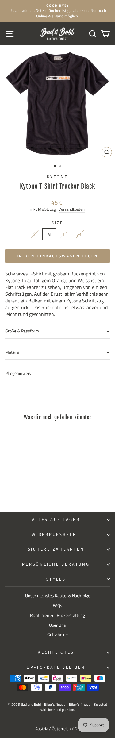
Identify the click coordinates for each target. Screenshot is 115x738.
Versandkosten (72, 209)
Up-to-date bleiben (56, 667)
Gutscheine (57, 634)
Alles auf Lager (56, 519)
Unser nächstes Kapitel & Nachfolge (57, 595)
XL (79, 234)
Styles (56, 579)
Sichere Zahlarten (56, 549)
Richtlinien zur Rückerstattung (57, 615)
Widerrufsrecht (56, 534)
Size (57, 223)
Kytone (57, 177)
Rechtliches (56, 652)
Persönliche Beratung (56, 564)
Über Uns (57, 625)
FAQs (57, 605)
